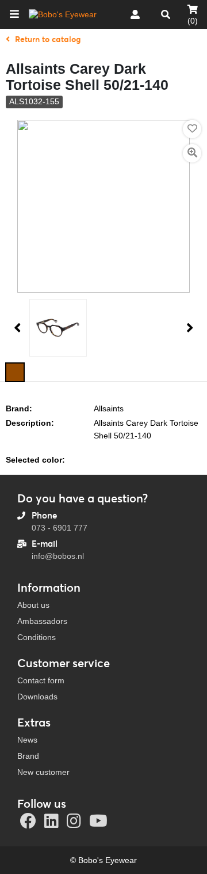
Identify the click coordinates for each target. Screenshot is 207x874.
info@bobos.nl (58, 556)
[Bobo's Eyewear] (63, 14)
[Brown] (15, 372)
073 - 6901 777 (59, 527)
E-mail (44, 543)
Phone (44, 515)
